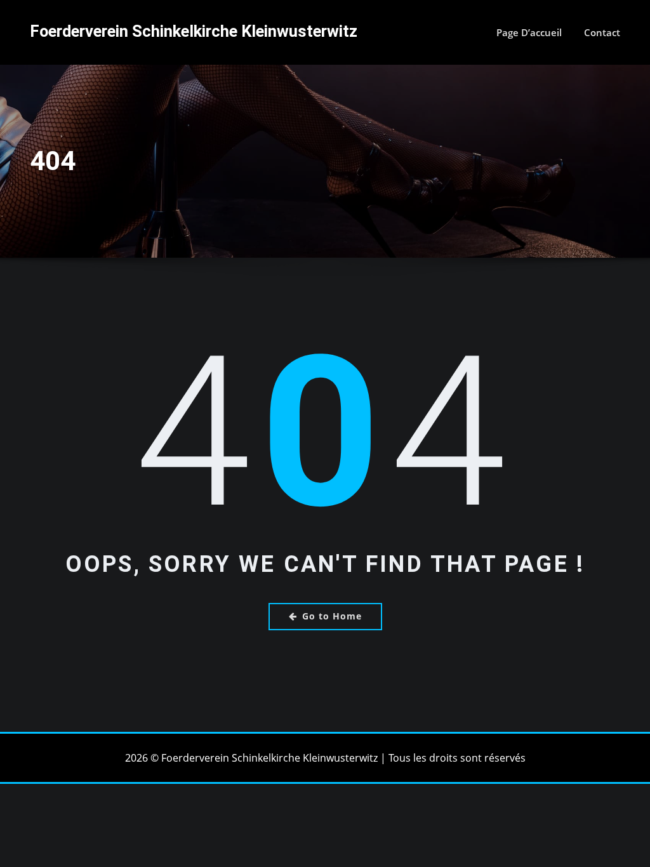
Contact (602, 32)
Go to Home (332, 616)
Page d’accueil (529, 32)
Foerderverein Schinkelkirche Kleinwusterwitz (193, 31)
